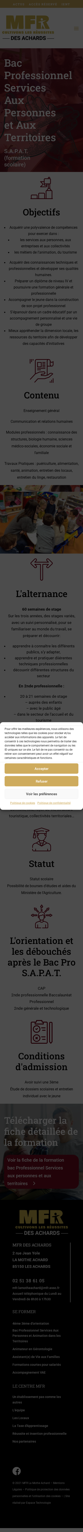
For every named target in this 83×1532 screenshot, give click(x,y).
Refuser (41, 781)
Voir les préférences (41, 794)
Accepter (41, 768)
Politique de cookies (22, 803)
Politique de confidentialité (54, 803)
